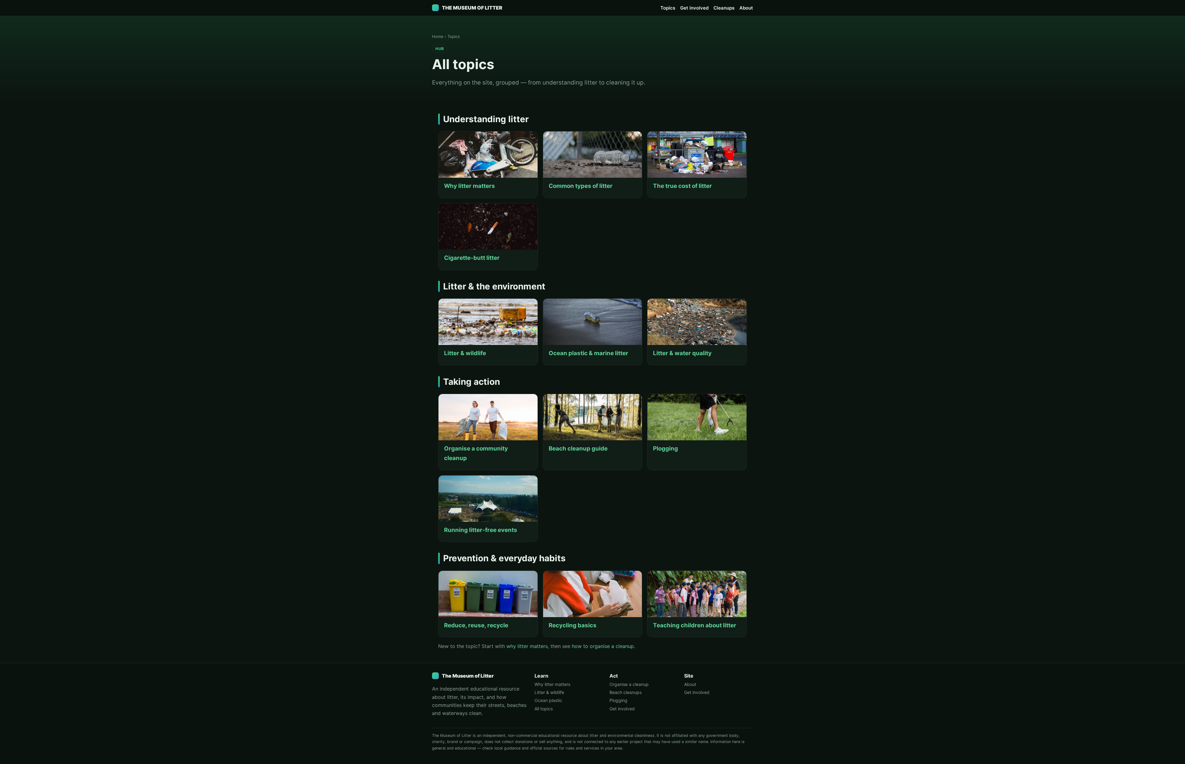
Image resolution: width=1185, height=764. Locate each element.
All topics (543, 708)
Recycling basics (573, 625)
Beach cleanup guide (578, 448)
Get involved (694, 8)
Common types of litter (581, 185)
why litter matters (527, 646)
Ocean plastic (548, 700)
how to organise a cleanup (603, 646)
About (746, 8)
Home (437, 36)
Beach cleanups (625, 692)
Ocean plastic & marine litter (588, 353)
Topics (667, 8)
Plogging (665, 448)
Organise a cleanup (629, 684)
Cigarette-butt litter (472, 257)
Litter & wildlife (465, 353)
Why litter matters (469, 185)
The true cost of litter (682, 185)
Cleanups (723, 8)
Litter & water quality (682, 353)
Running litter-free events (480, 530)
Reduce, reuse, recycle (476, 625)
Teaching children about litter (694, 625)
